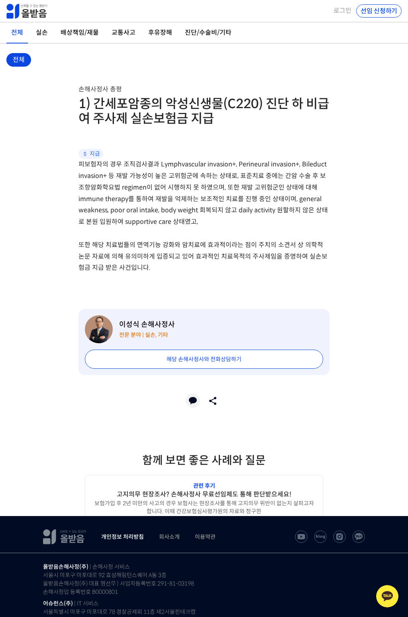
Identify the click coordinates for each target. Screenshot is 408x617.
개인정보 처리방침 (122, 536)
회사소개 (169, 536)
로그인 (342, 10)
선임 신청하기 (379, 11)
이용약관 (205, 536)
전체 (19, 59)
